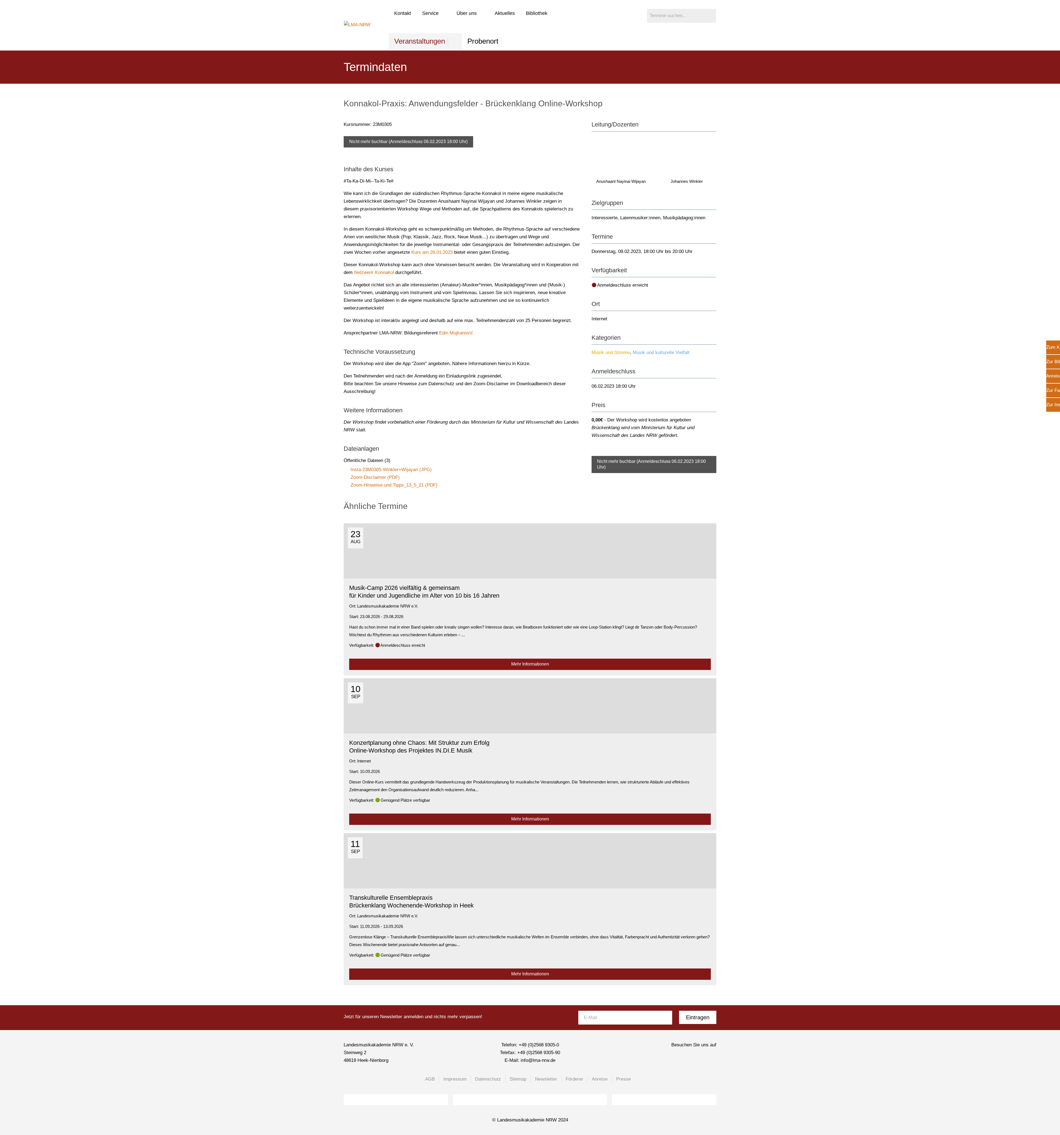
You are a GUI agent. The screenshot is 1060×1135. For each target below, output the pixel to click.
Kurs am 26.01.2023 (432, 252)
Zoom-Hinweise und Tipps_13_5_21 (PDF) (394, 485)
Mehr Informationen (530, 664)
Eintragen (697, 1017)
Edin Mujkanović (456, 333)
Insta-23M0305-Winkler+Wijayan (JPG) (391, 469)
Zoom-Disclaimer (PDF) (375, 477)
